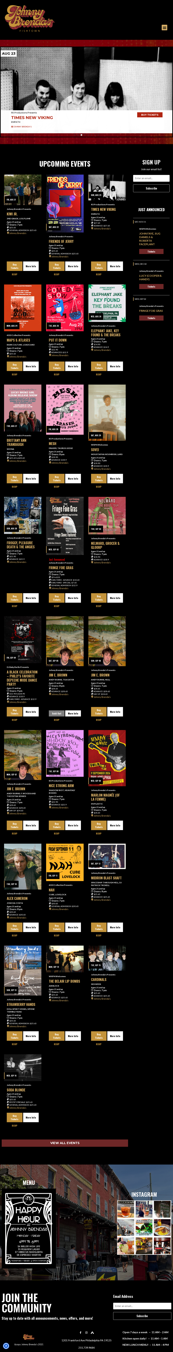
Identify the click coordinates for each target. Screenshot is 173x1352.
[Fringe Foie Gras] (64, 526)
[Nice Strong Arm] (64, 753)
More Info (31, 266)
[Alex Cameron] (22, 867)
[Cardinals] (107, 958)
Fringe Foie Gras (151, 310)
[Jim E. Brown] (64, 641)
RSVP (14, 274)
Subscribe (151, 188)
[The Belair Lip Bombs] (64, 959)
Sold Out (56, 713)
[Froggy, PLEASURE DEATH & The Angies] (22, 515)
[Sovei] (107, 413)
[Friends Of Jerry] (64, 204)
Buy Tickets (14, 266)
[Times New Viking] (107, 187)
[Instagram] (86, 1332)
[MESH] (64, 410)
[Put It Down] (64, 307)
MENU (29, 1182)
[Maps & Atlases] (86, 90)
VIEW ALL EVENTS (65, 1143)
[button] (164, 27)
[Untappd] (92, 1332)
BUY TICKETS (149, 114)
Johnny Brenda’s (17, 233)
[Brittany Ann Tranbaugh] (22, 408)
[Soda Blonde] (22, 1067)
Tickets (151, 251)
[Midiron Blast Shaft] (107, 856)
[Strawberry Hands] (22, 971)
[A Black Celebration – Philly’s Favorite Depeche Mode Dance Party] (22, 639)
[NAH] (64, 862)
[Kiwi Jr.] (22, 190)
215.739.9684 (86, 1347)
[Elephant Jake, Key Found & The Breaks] (107, 303)
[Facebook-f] (80, 1332)
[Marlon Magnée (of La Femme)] (107, 758)
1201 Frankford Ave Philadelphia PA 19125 (86, 1340)
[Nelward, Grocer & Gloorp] (107, 515)
